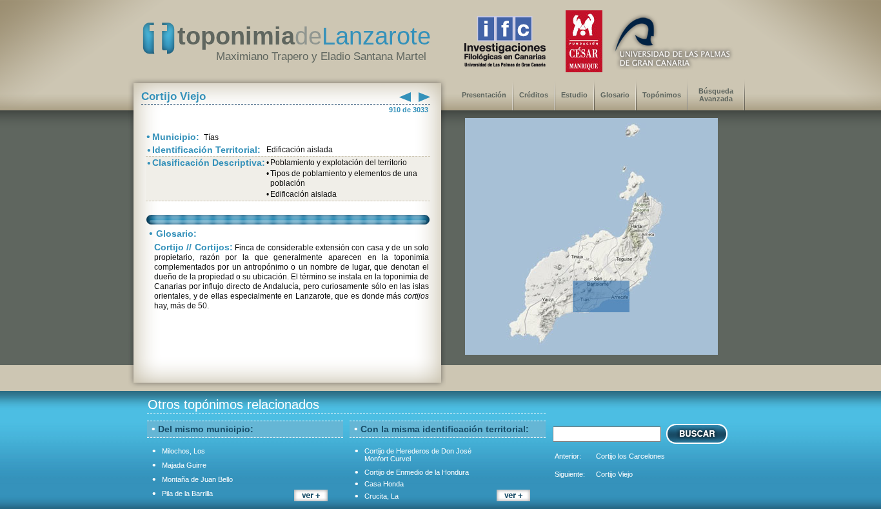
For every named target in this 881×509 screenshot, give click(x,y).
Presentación (484, 95)
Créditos (533, 95)
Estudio (574, 95)
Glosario (614, 95)
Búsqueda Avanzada (715, 95)
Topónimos (661, 95)
